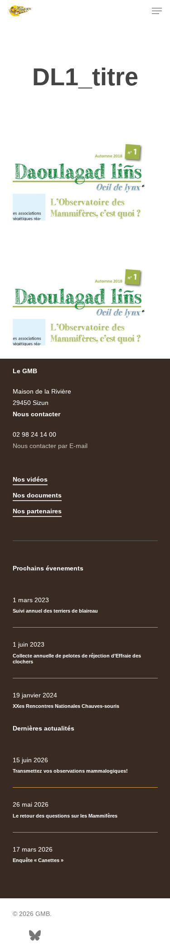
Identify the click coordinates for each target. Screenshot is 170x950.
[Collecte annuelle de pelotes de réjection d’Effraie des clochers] (85, 653)
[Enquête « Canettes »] (85, 855)
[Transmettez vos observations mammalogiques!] (85, 765)
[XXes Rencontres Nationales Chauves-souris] (85, 700)
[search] (138, 10)
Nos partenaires (37, 511)
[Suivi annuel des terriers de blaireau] (85, 605)
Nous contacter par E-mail (50, 445)
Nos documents (37, 495)
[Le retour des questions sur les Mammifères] (85, 810)
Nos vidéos (30, 479)
